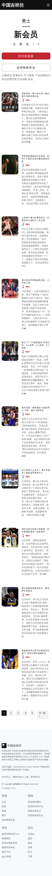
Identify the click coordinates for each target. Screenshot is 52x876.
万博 (30, 856)
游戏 (4, 810)
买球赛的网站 (34, 801)
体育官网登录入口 (10, 833)
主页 (4, 801)
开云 (30, 851)
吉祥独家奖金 (26, 67)
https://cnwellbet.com (33, 756)
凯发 (30, 842)
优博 (30, 847)
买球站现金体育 (9, 842)
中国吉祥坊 (13, 5)
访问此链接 (26, 56)
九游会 (31, 833)
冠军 (30, 838)
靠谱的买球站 (8, 847)
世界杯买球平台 (35, 806)
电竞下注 (6, 851)
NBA (28, 100)
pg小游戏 (6, 856)
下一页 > (42, 714)
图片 (4, 815)
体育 (4, 806)
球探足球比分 (34, 810)
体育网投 (6, 838)
